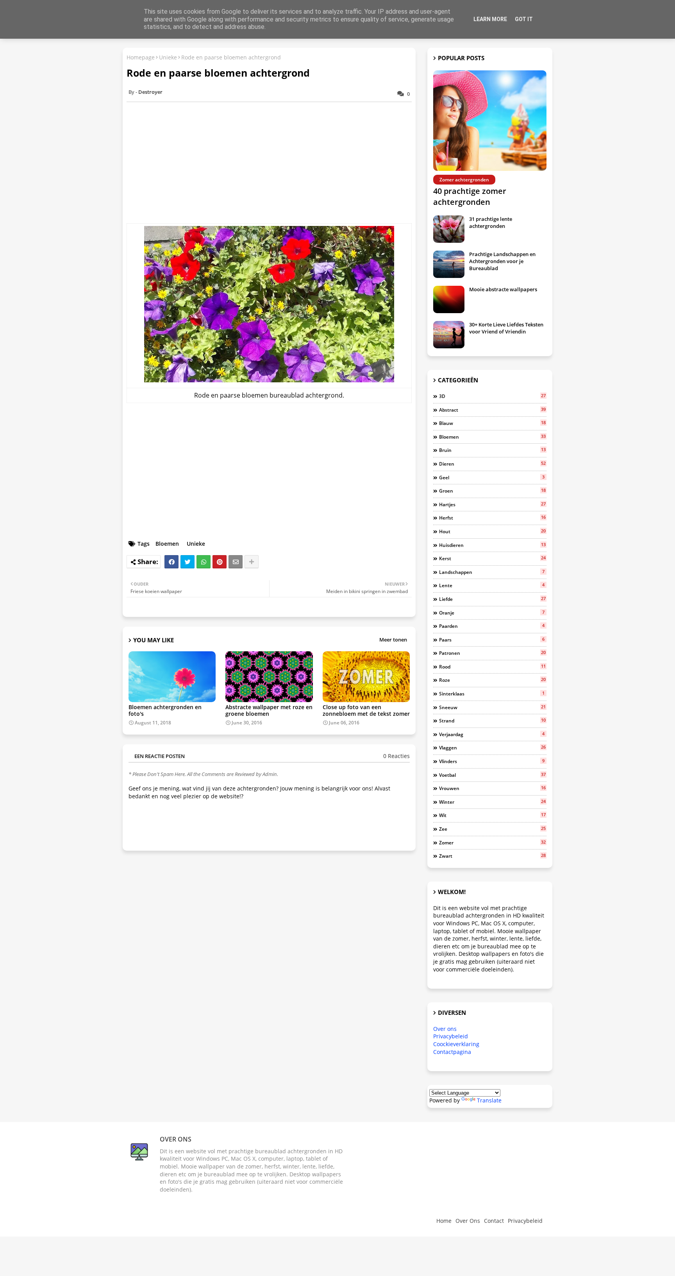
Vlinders (492, 761)
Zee (492, 828)
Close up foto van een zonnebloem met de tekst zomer (366, 710)
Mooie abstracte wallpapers (503, 289)
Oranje (492, 612)
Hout (492, 531)
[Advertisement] (273, 162)
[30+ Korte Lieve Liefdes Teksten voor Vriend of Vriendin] (448, 334)
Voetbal (492, 774)
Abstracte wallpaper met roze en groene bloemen (268, 710)
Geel (492, 477)
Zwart (492, 855)
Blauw (492, 423)
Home (444, 1220)
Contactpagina (452, 1052)
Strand (492, 720)
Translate (489, 1100)
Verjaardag (492, 734)
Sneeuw (492, 707)
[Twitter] (187, 561)
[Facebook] (171, 561)
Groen (492, 490)
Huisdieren (492, 544)
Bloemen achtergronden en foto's (165, 710)
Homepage (141, 57)
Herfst (492, 517)
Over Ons (467, 1220)
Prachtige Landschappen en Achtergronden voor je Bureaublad (502, 261)
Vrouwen (492, 788)
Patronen (492, 652)
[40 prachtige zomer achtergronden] (489, 120)
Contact (494, 1220)
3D (492, 396)
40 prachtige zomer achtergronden (469, 196)
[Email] (236, 561)
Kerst (492, 558)
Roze (492, 679)
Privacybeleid (450, 1036)
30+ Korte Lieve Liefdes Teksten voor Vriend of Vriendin (506, 328)
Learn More (490, 19)
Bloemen (167, 543)
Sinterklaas (492, 693)
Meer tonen (393, 639)
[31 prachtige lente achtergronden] (448, 229)
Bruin (492, 449)
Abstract (492, 409)
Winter (492, 801)
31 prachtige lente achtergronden (490, 222)
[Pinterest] (219, 561)
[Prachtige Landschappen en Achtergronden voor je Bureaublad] (448, 264)
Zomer (492, 842)
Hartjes (492, 504)
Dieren (492, 463)
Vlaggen (492, 747)
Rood (492, 666)
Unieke (168, 57)
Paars (492, 639)
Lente (492, 585)
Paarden (492, 625)
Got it (524, 19)
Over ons (445, 1028)
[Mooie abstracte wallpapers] (448, 299)
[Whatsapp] (203, 561)
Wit (492, 815)
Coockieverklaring (456, 1044)
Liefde (492, 598)
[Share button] (252, 561)
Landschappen (492, 571)
